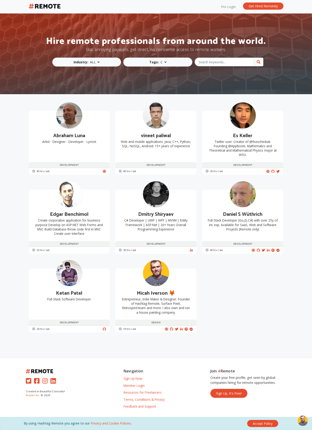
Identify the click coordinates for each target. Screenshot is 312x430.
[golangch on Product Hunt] (273, 250)
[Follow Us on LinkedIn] (54, 382)
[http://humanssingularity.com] (268, 171)
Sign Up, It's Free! (229, 393)
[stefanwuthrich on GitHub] (258, 250)
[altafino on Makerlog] (278, 250)
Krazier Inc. (33, 395)
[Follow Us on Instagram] (46, 382)
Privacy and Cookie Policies (111, 423)
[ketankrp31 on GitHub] (104, 329)
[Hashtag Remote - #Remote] (45, 7)
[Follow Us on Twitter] (29, 382)
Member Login (134, 385)
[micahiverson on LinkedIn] (181, 329)
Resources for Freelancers (142, 392)
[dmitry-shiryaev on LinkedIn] (191, 250)
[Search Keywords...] (258, 62)
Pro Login (228, 7)
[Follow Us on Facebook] (37, 382)
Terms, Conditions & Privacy (144, 399)
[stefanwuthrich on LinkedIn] (268, 250)
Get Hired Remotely (263, 6)
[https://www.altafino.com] (253, 250)
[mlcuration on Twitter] (278, 171)
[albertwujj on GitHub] (273, 171)
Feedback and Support (140, 406)
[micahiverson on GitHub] (171, 329)
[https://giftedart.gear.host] (104, 171)
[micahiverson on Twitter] (176, 329)
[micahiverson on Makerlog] (191, 329)
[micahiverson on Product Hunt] (186, 329)
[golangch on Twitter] (263, 250)
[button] (86, 62)
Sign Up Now (133, 378)
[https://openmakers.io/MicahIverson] (166, 329)
